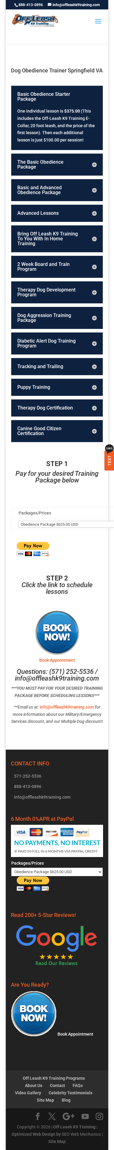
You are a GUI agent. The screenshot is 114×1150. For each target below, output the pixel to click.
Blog (66, 1100)
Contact (57, 1085)
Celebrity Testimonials (70, 1092)
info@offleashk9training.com (57, 678)
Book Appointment (75, 1034)
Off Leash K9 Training (74, 1126)
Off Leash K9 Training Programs (54, 1078)
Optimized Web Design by (36, 1134)
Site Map (45, 1100)
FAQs (78, 1085)
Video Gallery (28, 1092)
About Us (33, 1085)
